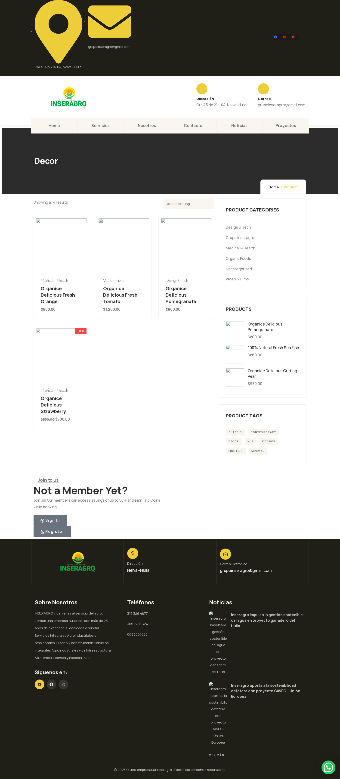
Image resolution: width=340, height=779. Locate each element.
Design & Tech (177, 280)
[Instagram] (293, 37)
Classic (235, 432)
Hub (250, 441)
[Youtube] (284, 37)
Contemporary (263, 432)
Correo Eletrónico (233, 564)
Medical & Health (54, 280)
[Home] (69, 97)
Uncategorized (239, 268)
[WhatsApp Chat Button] (328, 767)
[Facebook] (275, 37)
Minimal (257, 451)
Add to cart (63, 262)
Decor (234, 441)
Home (274, 187)
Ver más (216, 755)
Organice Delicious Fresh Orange (58, 294)
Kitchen (268, 441)
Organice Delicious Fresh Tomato (120, 294)
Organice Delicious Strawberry (53, 404)
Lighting (236, 451)
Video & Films (113, 280)
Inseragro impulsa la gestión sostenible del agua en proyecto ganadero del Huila (267, 620)
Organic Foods (238, 258)
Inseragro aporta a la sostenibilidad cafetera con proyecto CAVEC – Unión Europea (265, 691)
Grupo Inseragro (240, 237)
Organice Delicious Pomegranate (181, 294)
